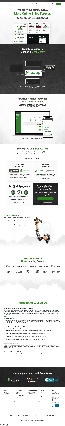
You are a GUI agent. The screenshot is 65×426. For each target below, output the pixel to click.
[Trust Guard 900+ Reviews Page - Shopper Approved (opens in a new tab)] (32, 379)
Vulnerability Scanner (7, 394)
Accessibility (42, 394)
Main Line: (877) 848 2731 (55, 393)
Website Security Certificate (32, 395)
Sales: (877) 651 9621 (55, 392)
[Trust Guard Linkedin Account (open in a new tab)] (56, 400)
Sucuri (17, 393)
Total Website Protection (46, 3)
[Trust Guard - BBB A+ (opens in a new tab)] (55, 406)
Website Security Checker (31, 393)
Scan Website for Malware (32, 392)
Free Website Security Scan (36, 3)
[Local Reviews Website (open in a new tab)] (38, 415)
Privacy (42, 392)
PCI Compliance (6, 393)
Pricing (53, 3)
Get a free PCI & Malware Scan (48, 202)
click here (58, 311)
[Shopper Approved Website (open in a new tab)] (14, 415)
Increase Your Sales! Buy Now (45, 198)
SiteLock (17, 392)
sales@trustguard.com (55, 398)
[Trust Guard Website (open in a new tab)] (26, 415)
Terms (41, 393)
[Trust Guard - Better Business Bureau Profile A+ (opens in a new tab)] (51, 379)
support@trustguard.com (55, 397)
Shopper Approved (18, 397)
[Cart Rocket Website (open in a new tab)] (50, 415)
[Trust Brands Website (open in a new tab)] (32, 412)
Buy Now (58, 3)
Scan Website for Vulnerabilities (32, 394)
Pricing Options (6, 395)
